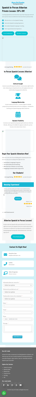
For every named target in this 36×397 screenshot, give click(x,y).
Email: (4, 309)
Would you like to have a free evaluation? (12, 296)
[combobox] (6, 319)
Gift (4, 377)
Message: (5, 323)
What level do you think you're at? (10, 289)
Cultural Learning (8, 367)
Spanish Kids (7, 371)
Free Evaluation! (8, 33)
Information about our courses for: (11, 282)
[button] (18, 198)
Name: (4, 303)
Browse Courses (21, 33)
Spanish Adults (7, 369)
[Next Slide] (32, 195)
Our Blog (6, 375)
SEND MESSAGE (17, 336)
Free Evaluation (18, 237)
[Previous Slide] (4, 195)
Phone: (4, 316)
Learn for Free (7, 373)
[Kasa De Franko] (18, 3)
